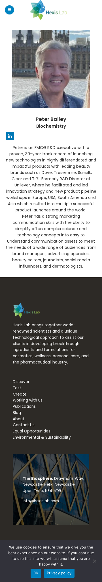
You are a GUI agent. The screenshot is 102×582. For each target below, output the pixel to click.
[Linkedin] (10, 136)
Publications (24, 406)
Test (17, 388)
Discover (21, 382)
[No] (94, 562)
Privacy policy (59, 573)
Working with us (27, 400)
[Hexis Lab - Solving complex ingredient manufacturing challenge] (51, 10)
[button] (9, 10)
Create (20, 394)
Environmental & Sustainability (42, 437)
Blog (17, 412)
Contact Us (24, 425)
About (18, 419)
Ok (36, 573)
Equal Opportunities (31, 431)
